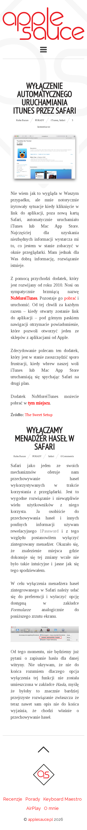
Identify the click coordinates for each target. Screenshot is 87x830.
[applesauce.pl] (43, 36)
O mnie (51, 808)
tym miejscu (39, 403)
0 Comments (67, 456)
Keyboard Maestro (62, 799)
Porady (39, 120)
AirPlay (33, 808)
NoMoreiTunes (24, 298)
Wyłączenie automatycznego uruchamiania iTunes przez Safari (44, 98)
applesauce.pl (40, 819)
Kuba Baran (22, 120)
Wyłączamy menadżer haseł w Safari (44, 438)
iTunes (54, 120)
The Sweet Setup (38, 414)
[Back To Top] (43, 749)
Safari (62, 120)
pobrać (70, 298)
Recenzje (12, 799)
